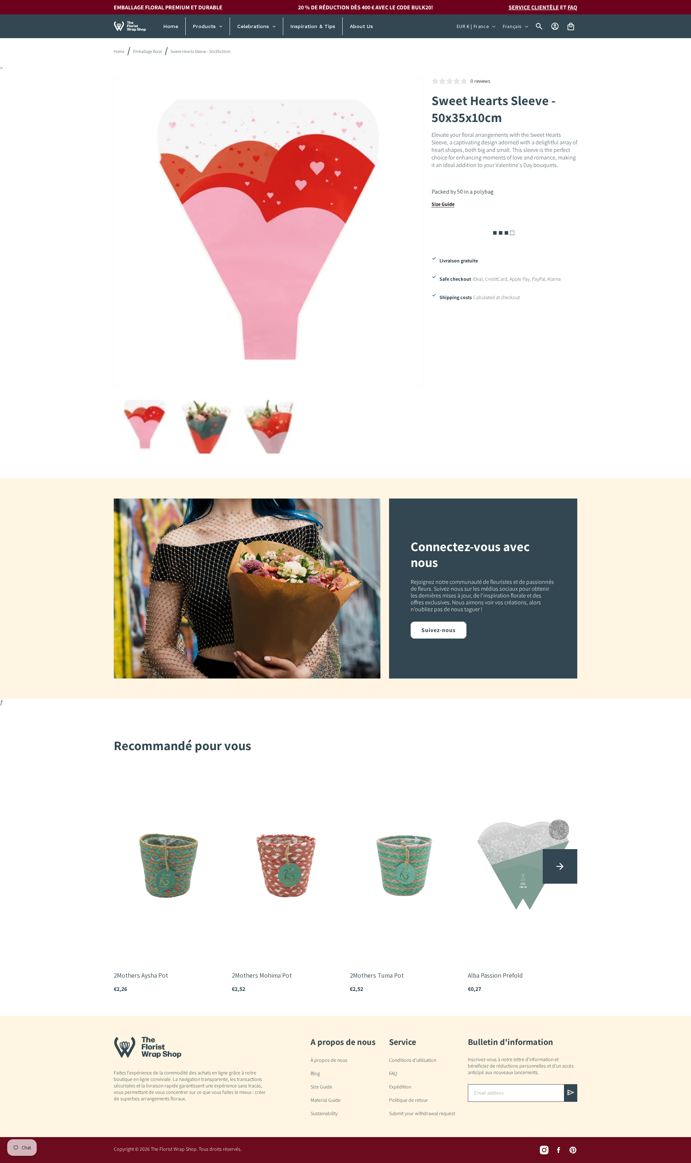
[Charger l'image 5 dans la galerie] (206, 425)
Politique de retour (408, 1100)
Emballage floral (147, 51)
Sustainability (324, 1113)
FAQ (572, 7)
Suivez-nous (438, 630)
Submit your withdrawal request (422, 1113)
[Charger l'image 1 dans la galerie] (145, 425)
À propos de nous (329, 1060)
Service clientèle (534, 7)
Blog (315, 1073)
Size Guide (443, 204)
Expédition (400, 1086)
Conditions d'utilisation (412, 1060)
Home (119, 51)
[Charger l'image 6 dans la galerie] (268, 425)
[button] (560, 866)
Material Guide (325, 1100)
